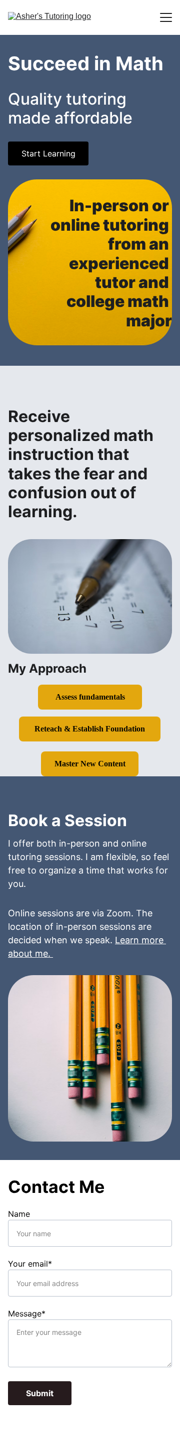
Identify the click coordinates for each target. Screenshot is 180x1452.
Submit (40, 1393)
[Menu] (166, 17)
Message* (27, 1313)
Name (19, 1214)
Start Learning (49, 153)
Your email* (30, 1264)
